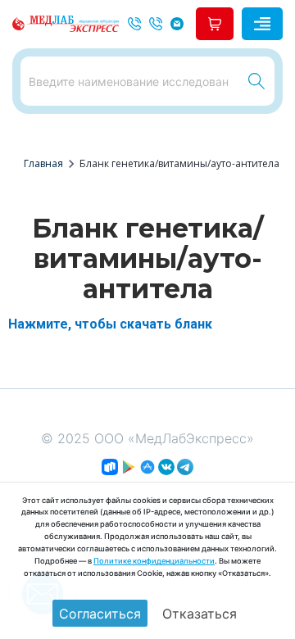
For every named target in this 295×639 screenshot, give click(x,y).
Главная (43, 163)
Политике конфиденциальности (154, 560)
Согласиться (100, 613)
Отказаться (199, 613)
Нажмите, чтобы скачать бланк (110, 324)
